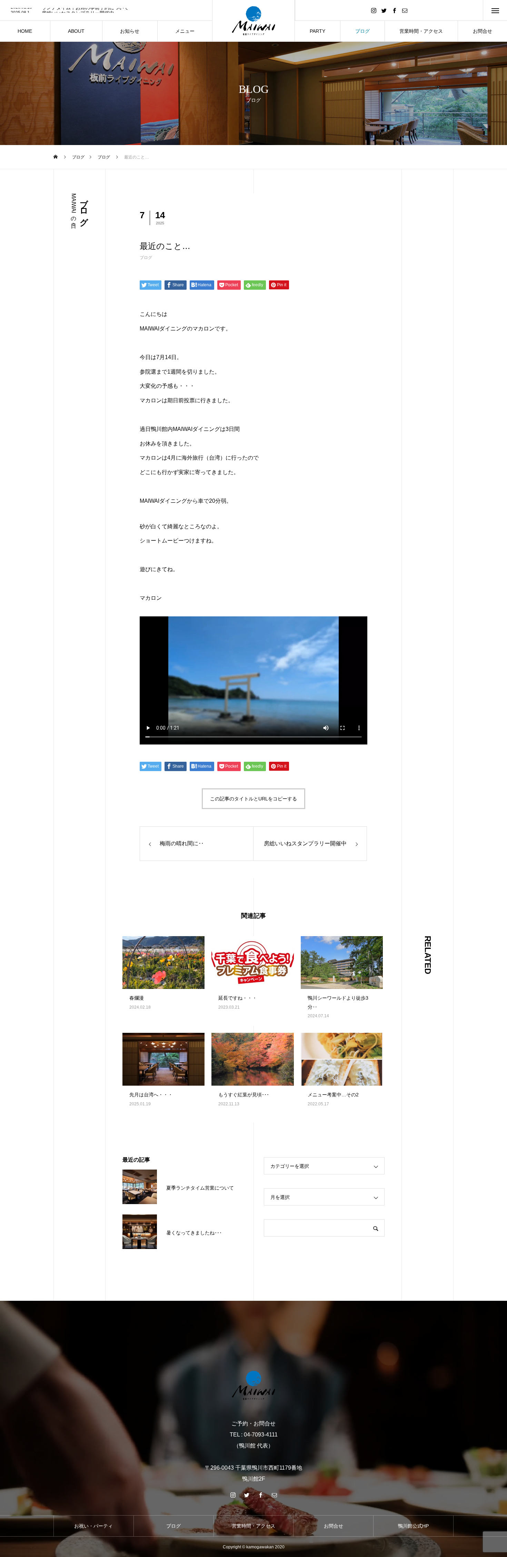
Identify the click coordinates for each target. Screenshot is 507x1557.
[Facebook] (394, 10)
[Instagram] (373, 10)
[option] (106, 10)
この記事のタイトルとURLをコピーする (253, 798)
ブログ (146, 257)
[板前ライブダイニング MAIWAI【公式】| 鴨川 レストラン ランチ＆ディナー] (253, 1385)
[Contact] (404, 10)
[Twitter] (384, 10)
